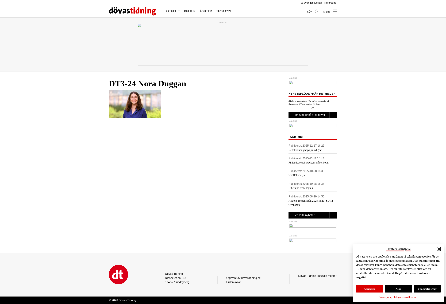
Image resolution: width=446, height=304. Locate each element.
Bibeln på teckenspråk (301, 187)
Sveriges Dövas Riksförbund (319, 2)
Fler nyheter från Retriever (309, 114)
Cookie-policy (385, 297)
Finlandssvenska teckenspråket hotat (308, 162)
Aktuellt (173, 11)
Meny (327, 11)
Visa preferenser (427, 289)
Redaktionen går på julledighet (305, 150)
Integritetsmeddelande (405, 297)
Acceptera (369, 289)
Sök (310, 11)
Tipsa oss (223, 11)
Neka (398, 289)
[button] (439, 249)
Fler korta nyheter (303, 215)
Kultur (189, 11)
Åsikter (206, 11)
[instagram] (300, 281)
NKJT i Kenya (297, 175)
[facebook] (307, 281)
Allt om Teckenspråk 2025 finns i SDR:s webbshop (311, 202)
